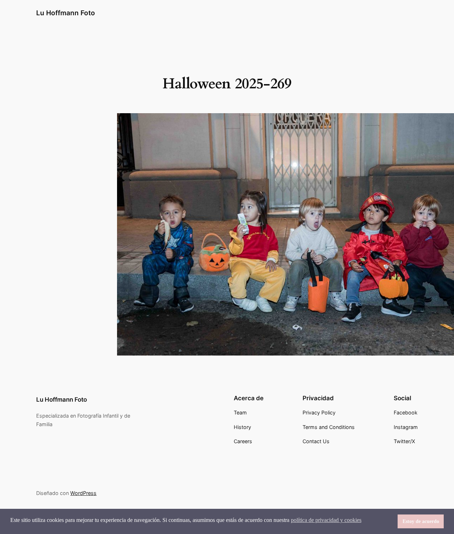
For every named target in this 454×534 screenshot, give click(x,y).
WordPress (83, 493)
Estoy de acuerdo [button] (421, 521)
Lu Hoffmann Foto (65, 13)
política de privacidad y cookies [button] (326, 520)
